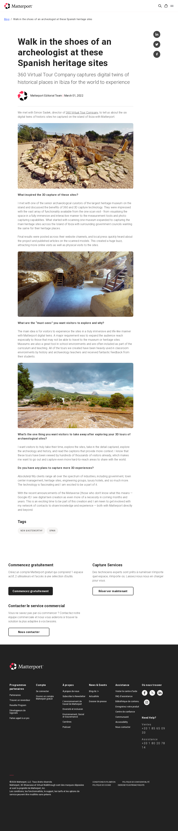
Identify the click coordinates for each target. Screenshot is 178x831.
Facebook (144, 693)
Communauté (122, 717)
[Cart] (166, 6)
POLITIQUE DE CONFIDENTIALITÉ (135, 782)
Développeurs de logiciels (18, 711)
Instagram (146, 702)
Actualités (94, 696)
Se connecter (42, 691)
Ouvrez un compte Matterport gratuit (45, 697)
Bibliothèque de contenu (127, 701)
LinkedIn (160, 693)
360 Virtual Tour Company (82, 112)
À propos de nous (71, 691)
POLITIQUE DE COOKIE (101, 785)
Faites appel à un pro (19, 718)
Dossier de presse (98, 701)
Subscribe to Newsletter (74, 696)
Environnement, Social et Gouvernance (73, 715)
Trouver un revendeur (20, 700)
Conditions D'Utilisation (103, 782)
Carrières (67, 722)
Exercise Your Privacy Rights (131, 785)
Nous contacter (29, 632)
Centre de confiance (125, 712)
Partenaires (15, 695)
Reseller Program (18, 705)
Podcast (67, 727)
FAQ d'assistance (123, 696)
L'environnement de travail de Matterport (72, 702)
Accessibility (121, 722)
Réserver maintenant (113, 591)
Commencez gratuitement (31, 591)
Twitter (152, 693)
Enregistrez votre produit (127, 706)
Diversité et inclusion (73, 709)
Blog (6, 19)
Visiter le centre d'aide (126, 691)
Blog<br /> (94, 691)
